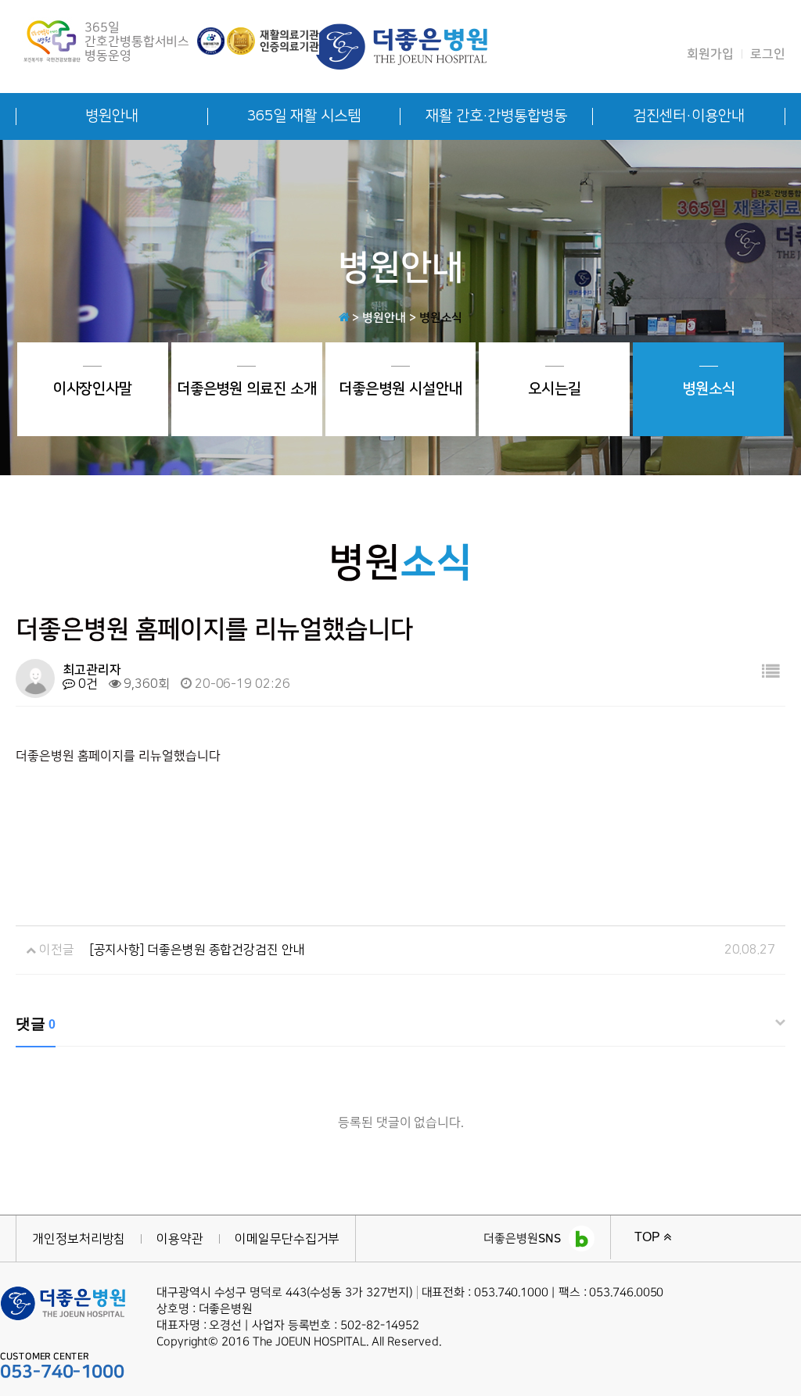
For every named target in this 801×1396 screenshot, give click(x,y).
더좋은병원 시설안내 (400, 389)
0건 (86, 684)
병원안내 (111, 116)
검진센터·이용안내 (688, 116)
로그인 (767, 54)
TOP (648, 1237)
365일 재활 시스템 (303, 116)
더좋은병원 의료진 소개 (247, 389)
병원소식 (708, 389)
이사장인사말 (93, 389)
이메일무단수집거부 (287, 1239)
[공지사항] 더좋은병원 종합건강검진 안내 (197, 950)
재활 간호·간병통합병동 (496, 116)
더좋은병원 (522, 1238)
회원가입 (710, 54)
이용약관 (179, 1239)
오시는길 (554, 389)
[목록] (770, 672)
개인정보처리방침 (78, 1239)
